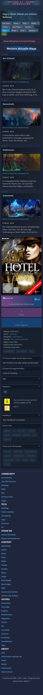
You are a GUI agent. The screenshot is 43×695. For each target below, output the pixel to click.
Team (3, 660)
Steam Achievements (10, 538)
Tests (25, 23)
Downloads (6, 580)
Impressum (6, 668)
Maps (5, 30)
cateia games (17, 337)
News (17, 23)
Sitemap (5, 485)
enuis (38, 678)
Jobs (3, 652)
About (4, 664)
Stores (4, 622)
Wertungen (6, 584)
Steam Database (8, 534)
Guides (28, 27)
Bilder (35, 23)
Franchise (5, 637)
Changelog (5, 516)
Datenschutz (6, 672)
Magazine (5, 618)
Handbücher (6, 641)
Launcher (5, 630)
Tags (3, 645)
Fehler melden (7, 512)
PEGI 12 (16, 407)
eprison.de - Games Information (21, 3)
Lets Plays (17, 27)
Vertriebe (5, 607)
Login (3, 500)
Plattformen (6, 614)
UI (2, 527)
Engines (4, 611)
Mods (14, 30)
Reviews (33, 30)
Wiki (4, 34)
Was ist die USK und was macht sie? (25, 400)
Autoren (4, 634)
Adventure (13, 334)
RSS (2, 493)
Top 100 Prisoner (8, 481)
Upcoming (5, 546)
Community (6, 477)
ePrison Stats (7, 497)
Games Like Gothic (9, 592)
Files (23, 30)
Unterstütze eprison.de (11, 656)
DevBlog (4, 508)
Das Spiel (6, 23)
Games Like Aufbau (9, 595)
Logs (3, 519)
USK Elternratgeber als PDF (22, 403)
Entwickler (6, 603)
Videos (5, 27)
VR (2, 626)
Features (5, 523)
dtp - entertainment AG (19, 339)
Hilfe (3, 489)
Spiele (4, 550)
